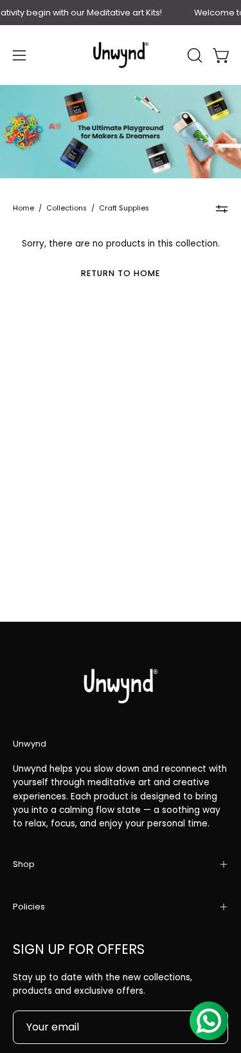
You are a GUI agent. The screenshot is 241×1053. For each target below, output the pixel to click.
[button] (193, 55)
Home (23, 208)
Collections (66, 208)
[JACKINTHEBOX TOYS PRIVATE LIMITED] (121, 55)
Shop (24, 864)
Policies (29, 906)
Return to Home (120, 273)
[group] (120, 12)
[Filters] (222, 209)
